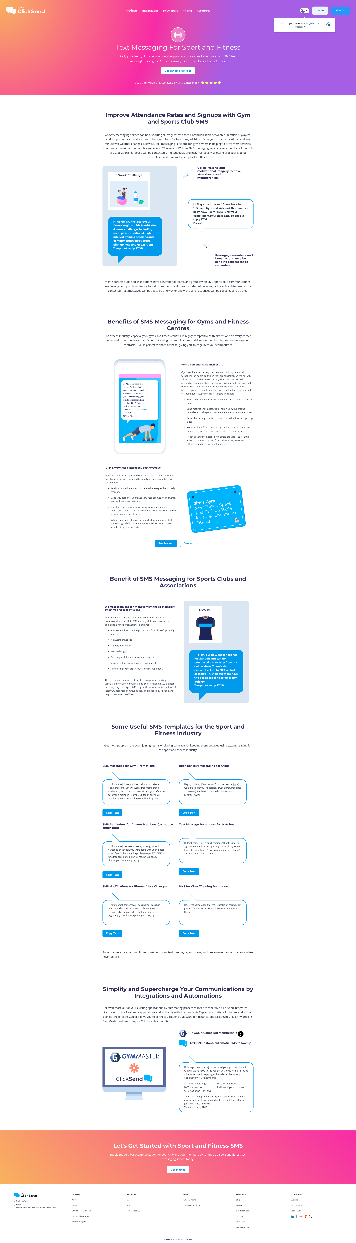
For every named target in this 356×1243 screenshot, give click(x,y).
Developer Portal (243, 1211)
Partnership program (80, 1216)
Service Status (296, 1205)
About (74, 1200)
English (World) (22, 1201)
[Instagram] (301, 1216)
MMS (129, 1205)
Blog (238, 1200)
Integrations (150, 10)
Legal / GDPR (296, 1211)
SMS (128, 1200)
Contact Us (191, 543)
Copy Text (112, 812)
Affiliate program (79, 1221)
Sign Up (340, 10)
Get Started (165, 543)
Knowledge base (243, 1227)
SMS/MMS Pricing (188, 1200)
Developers (170, 10)
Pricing (187, 10)
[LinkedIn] (292, 1216)
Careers (75, 1205)
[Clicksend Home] (25, 11)
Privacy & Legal (170, 1239)
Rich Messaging (133, 1211)
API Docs (239, 1205)
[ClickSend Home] (25, 1195)
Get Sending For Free (178, 71)
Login (320, 10)
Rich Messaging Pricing (190, 1205)
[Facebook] (296, 1216)
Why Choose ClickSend (81, 1211)
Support (294, 1200)
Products (131, 10)
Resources (203, 10)
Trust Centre (241, 1221)
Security (239, 1216)
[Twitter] (310, 1216)
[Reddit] (306, 1216)
